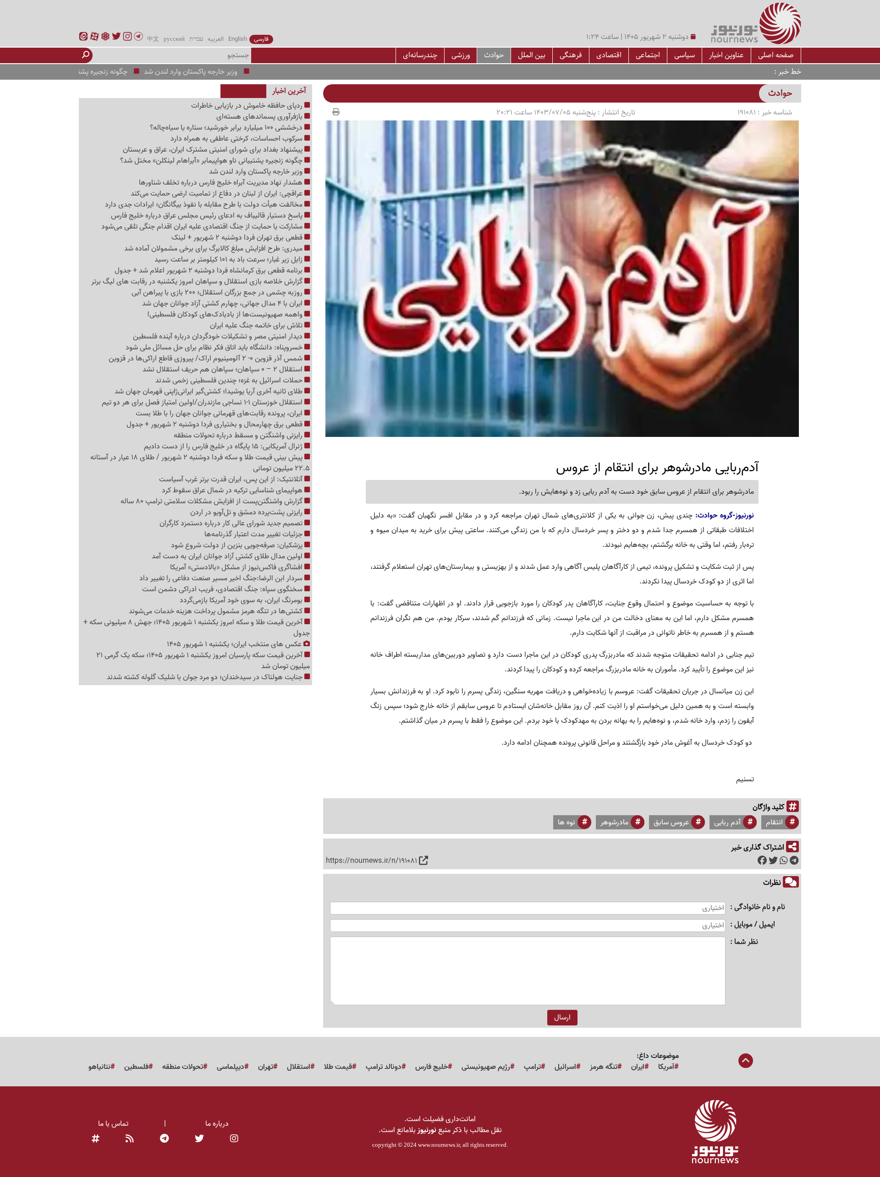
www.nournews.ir (439, 1144)
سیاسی (684, 55)
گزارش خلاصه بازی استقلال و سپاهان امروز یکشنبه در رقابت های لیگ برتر (197, 282)
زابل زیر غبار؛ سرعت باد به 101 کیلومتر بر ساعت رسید (229, 260)
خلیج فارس (431, 1067)
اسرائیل (565, 1067)
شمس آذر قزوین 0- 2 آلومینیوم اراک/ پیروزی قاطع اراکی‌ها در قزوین (206, 359)
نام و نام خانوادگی (759, 907)
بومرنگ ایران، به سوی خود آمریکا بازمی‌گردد (242, 600)
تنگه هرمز (603, 1067)
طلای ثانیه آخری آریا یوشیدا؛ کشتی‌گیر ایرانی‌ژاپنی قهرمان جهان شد (209, 392)
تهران (265, 1067)
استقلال (298, 1067)
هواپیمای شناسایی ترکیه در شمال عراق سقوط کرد (233, 490)
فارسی (261, 39)
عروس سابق (671, 822)
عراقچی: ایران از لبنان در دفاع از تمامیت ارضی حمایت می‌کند (217, 194)
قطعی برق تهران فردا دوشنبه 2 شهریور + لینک (237, 238)
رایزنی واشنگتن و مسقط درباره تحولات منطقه (239, 435)
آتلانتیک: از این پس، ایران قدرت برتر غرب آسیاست (231, 479)
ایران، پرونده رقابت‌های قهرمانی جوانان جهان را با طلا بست (220, 414)
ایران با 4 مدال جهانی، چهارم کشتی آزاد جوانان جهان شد (223, 304)
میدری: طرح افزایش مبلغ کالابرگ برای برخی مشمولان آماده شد (214, 249)
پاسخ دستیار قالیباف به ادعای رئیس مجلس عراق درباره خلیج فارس (207, 216)
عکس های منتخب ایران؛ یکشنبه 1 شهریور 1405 (235, 644)
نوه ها (566, 822)
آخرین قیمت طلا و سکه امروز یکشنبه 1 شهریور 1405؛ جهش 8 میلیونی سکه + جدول (196, 627)
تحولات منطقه (182, 1067)
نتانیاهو (99, 1067)
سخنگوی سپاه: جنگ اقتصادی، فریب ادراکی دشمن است (223, 589)
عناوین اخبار (726, 55)
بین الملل (531, 55)
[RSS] (130, 1139)
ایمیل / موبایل (754, 925)
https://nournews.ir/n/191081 (371, 861)
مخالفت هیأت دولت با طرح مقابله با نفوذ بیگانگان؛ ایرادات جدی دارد (204, 205)
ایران (637, 1067)
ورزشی (460, 55)
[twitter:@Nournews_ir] (199, 1139)
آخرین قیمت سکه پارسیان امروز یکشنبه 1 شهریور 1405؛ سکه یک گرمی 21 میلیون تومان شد (203, 660)
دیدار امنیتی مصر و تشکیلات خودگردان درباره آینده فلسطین (218, 337)
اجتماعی (648, 55)
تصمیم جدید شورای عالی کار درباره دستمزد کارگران (232, 523)
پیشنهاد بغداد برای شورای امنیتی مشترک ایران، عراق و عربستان (213, 150)
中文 (153, 39)
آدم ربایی (727, 822)
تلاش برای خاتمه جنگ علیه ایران (257, 326)
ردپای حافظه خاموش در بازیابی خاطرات (247, 106)
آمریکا (666, 1067)
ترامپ (532, 1067)
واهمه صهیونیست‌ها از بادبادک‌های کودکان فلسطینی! (225, 315)
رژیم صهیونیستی (486, 1067)
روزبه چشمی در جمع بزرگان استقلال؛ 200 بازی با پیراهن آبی (218, 293)
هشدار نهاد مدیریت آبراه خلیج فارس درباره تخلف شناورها (221, 183)
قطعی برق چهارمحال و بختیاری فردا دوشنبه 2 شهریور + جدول (215, 424)
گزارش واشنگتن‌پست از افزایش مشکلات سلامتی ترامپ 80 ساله (212, 501)
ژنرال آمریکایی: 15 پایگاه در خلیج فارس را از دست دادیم (224, 446)
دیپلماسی (230, 1067)
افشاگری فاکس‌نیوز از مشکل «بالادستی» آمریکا (237, 567)
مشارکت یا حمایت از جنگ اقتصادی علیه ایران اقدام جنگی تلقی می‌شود (202, 227)
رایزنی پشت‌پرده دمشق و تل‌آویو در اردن (247, 512)
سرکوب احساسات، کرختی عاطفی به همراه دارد (237, 139)
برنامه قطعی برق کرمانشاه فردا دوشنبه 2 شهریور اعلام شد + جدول (209, 271)
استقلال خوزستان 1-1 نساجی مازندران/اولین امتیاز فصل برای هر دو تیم (203, 403)
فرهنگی (571, 55)
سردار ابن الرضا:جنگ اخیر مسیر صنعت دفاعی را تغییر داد (221, 578)
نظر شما (746, 942)
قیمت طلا (338, 1067)
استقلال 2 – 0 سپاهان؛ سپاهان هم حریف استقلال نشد (223, 370)
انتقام (774, 822)
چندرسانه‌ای (420, 55)
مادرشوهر (614, 822)
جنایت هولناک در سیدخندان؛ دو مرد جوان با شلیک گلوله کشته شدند (205, 677)
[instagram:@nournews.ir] (234, 1139)
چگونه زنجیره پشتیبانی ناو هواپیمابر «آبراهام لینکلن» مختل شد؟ (212, 161)
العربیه (216, 39)
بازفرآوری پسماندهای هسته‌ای (260, 117)
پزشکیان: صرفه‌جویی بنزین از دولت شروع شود (237, 545)
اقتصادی (609, 55)
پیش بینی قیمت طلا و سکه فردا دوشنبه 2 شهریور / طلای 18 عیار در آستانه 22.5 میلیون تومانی (200, 463)
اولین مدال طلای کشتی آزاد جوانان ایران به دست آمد (228, 556)
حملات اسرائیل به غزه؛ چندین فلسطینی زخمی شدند (229, 381)
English (237, 39)
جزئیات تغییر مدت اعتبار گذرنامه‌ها (254, 534)
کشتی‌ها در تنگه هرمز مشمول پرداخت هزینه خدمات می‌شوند (216, 611)
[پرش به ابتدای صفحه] (745, 1062)
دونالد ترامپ (384, 1067)
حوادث (494, 55)
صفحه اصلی (776, 55)
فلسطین (136, 1067)
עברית (196, 39)
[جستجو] (86, 55)
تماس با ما (113, 1123)
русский (174, 39)
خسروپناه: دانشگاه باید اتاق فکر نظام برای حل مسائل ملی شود (215, 348)
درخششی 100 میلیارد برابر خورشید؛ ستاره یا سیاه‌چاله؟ (227, 128)
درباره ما (217, 1123)
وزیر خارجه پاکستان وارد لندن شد (218, 72)
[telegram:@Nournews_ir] (164, 1139)
